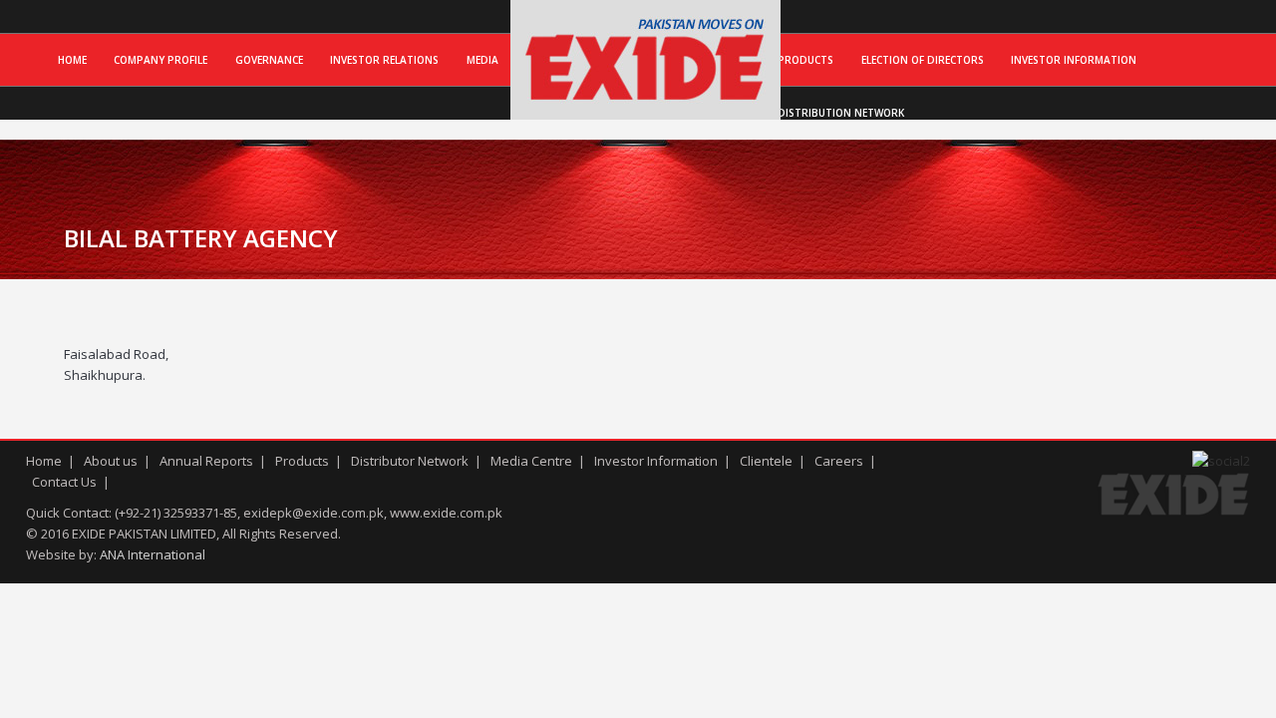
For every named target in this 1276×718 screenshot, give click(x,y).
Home (72, 60)
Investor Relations (384, 60)
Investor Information (1073, 60)
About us (111, 461)
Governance (269, 60)
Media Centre (531, 461)
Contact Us (64, 482)
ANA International (152, 554)
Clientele (766, 461)
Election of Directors (922, 60)
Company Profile (160, 60)
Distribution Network (841, 113)
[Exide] (645, 99)
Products (805, 60)
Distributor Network (410, 461)
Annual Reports (206, 461)
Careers (838, 461)
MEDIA (482, 60)
